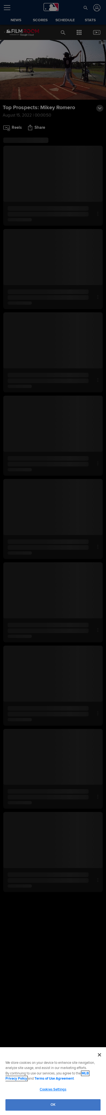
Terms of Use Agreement (54, 1078)
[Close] (99, 1055)
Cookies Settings (53, 1089)
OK (53, 1104)
